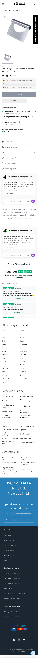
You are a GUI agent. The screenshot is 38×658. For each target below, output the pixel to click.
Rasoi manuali (25, 434)
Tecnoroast (6, 378)
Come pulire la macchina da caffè (26, 471)
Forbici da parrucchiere (10, 430)
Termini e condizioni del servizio (15, 593)
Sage (21, 358)
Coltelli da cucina (8, 397)
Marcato (23, 348)
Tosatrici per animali (27, 443)
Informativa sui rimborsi (12, 598)
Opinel (22, 341)
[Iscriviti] (31, 520)
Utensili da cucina (8, 401)
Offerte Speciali (9, 550)
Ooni (3, 358)
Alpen (4, 365)
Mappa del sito (9, 555)
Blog (5, 560)
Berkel (22, 338)
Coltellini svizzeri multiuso (8, 422)
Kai (3, 334)
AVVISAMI (14, 100)
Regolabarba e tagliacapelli (7, 434)
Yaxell (4, 344)
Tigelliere (23, 430)
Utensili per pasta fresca (11, 10)
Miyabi (22, 334)
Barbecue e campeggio (10, 438)
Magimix (5, 355)
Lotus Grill (23, 378)
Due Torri (23, 365)
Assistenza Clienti (10, 541)
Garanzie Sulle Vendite (12, 617)
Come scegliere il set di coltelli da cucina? (28, 463)
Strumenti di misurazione (24, 422)
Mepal (4, 372)
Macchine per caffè (26, 397)
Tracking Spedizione (11, 545)
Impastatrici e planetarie (25, 411)
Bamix (4, 351)
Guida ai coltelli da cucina (8, 458)
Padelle (4, 426)
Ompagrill (23, 351)
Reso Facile (8, 588)
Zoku (21, 375)
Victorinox (23, 344)
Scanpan (5, 368)
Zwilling (4, 338)
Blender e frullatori (8, 411)
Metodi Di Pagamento (11, 584)
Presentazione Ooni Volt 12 (9, 463)
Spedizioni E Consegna (12, 579)
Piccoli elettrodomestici (26, 401)
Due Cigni (5, 348)
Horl (3, 341)
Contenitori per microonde (25, 417)
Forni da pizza (25, 406)
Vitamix (22, 361)
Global (22, 331)
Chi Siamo (7, 536)
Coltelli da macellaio (27, 426)
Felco (22, 368)
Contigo (4, 375)
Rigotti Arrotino (21, 651)
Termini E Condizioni (11, 574)
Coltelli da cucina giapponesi (8, 406)
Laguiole (23, 372)
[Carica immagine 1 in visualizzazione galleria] (7, 58)
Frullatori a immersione (6, 417)
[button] (2, 3)
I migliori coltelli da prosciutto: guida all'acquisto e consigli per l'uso (9, 471)
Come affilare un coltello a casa (26, 458)
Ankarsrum (5, 361)
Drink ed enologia (26, 438)
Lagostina (5, 382)
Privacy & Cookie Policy (12, 612)
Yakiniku (23, 355)
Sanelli (4, 331)
